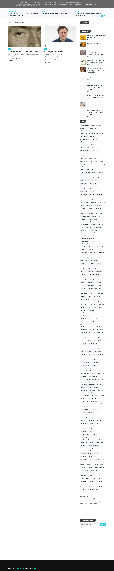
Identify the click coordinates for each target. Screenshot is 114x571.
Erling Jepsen (83, 230)
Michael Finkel (101, 373)
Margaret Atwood (84, 359)
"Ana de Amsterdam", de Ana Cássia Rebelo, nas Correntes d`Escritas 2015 (95, 112)
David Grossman (84, 202)
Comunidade (99, 194)
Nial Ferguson (92, 390)
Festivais (93, 233)
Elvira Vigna (92, 224)
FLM (96, 249)
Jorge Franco (91, 315)
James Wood (92, 293)
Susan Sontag (101, 462)
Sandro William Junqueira (86, 453)
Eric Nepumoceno (98, 227)
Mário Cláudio (94, 365)
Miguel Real (83, 382)
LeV (95, 337)
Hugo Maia (98, 282)
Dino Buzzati (98, 205)
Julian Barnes (91, 326)
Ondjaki (102, 395)
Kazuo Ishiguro (100, 329)
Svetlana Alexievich (98, 464)
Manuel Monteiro (97, 351)
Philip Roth (91, 420)
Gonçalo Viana (83, 268)
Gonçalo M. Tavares (92, 266)
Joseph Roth (92, 321)
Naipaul (82, 387)
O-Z (81, 395)
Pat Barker (89, 404)
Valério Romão (83, 484)
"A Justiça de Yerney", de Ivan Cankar (23, 52)
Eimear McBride (93, 219)
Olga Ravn (86, 395)
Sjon (103, 459)
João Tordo (101, 304)
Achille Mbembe (93, 128)
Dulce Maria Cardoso (85, 216)
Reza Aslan (94, 434)
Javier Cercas (83, 296)
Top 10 (100, 478)
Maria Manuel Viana (85, 362)
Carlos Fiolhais (83, 183)
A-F (9, 49)
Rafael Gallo (83, 428)
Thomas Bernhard (94, 470)
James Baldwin (94, 291)
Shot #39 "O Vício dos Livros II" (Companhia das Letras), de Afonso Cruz (23, 14)
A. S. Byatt (98, 125)
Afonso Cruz (95, 133)
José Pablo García (93, 318)
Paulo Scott (94, 415)
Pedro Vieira (94, 417)
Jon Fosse (92, 310)
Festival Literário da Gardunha (87, 235)
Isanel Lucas (100, 285)
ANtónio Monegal (93, 158)
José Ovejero (83, 318)
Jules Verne (83, 326)
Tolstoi (94, 478)
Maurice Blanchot (90, 371)
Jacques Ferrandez (84, 291)
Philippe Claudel (84, 423)
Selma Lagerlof (83, 459)
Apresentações (83, 161)
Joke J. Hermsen (84, 310)
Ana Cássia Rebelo (84, 144)
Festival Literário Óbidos (86, 244)
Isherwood (82, 288)
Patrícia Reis (92, 406)
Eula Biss (97, 230)
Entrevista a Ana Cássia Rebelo (95, 78)
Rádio (89, 426)
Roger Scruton (83, 442)
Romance (91, 442)
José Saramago (83, 321)
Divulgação (83, 208)
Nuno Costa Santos (99, 393)
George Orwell (94, 257)
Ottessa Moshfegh (93, 398)
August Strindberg (100, 164)
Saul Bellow (83, 456)
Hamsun (91, 268)
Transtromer (83, 481)
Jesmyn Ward (95, 299)
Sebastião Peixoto (92, 456)
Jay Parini (99, 296)
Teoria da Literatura (99, 467)
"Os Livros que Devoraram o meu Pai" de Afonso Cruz (96, 44)
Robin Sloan (83, 439)
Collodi (98, 191)
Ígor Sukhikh (83, 285)
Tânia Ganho (83, 467)
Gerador (92, 263)
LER (91, 337)
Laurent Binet (92, 332)
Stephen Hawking (91, 462)
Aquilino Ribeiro (93, 161)
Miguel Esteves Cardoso (97, 379)
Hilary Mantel (101, 279)
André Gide (95, 150)
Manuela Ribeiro (100, 354)
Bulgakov (100, 172)
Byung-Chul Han (84, 175)
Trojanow (90, 481)
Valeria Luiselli (98, 481)
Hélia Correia (83, 277)
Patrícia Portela (84, 406)
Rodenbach (90, 439)
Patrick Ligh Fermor (84, 409)
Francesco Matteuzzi (99, 252)
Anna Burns (102, 153)
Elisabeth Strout (101, 222)
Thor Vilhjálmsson (93, 473)
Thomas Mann (83, 473)
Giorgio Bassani (99, 263)
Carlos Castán (94, 180)
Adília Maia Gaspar (94, 131)
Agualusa (102, 133)
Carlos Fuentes (93, 183)
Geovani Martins (84, 263)
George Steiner (94, 260)
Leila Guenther (89, 335)
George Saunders (84, 260)
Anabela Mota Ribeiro (85, 150)
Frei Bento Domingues (97, 255)
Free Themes (20, 568)
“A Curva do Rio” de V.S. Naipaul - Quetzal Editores (96, 36)
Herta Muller (93, 279)
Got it (97, 4)
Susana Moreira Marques (86, 464)
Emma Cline (100, 224)
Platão (91, 423)
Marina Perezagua (84, 365)
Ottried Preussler (84, 401)
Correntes (88, 197)
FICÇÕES (96, 246)
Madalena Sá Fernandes (86, 346)
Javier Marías (92, 296)
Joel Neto (82, 307)
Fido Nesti (102, 246)
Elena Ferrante (83, 222)
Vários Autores (83, 486)
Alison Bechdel (83, 142)
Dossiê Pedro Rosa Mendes (86, 213)
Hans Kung (82, 271)
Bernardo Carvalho (84, 169)
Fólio (101, 249)
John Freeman (98, 307)
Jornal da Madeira (101, 315)
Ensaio (81, 227)
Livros (81, 340)
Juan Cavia (93, 324)
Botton (92, 169)
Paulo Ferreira (91, 412)
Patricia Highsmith (98, 404)
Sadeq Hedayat (83, 448)
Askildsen (92, 164)
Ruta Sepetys (83, 445)
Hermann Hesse (84, 279)
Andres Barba (94, 153)
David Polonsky (93, 202)
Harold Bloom (99, 271)
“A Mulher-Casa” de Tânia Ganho (96, 103)
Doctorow (82, 211)
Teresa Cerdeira (84, 470)
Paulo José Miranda (84, 415)
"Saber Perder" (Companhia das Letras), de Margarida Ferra (88, 14)
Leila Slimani (98, 335)
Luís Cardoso (88, 340)
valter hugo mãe (93, 484)
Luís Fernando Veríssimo (99, 340)
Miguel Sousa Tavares (93, 382)
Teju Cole (90, 467)
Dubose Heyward (99, 213)
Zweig (97, 489)
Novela (82, 393)
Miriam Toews (83, 384)
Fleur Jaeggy (90, 249)
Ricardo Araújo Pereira (85, 437)
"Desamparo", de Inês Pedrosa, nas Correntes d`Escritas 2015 (95, 96)
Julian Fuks (98, 326)
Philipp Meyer (99, 420)
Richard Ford (96, 437)
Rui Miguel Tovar (99, 442)
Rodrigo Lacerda (99, 439)
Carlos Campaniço (84, 180)
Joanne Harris (83, 302)
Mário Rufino (12, 58)
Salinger (92, 448)
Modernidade (92, 384)
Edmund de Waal (96, 216)
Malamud (88, 348)
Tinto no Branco (84, 475)
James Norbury (83, 293)
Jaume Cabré (100, 293)
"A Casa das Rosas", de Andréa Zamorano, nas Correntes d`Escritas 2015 (95, 87)
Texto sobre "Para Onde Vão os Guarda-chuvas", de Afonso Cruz (96, 61)
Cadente (92, 175)
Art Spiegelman (83, 164)
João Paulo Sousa (93, 304)
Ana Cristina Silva (95, 144)
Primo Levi (98, 423)
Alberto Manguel (92, 136)
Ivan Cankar (90, 288)
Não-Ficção (88, 387)
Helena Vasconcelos (94, 274)
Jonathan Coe (96, 313)
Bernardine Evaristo (92, 166)
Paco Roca (82, 404)
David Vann (102, 202)
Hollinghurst (83, 282)
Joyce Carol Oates (84, 324)
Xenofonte (82, 489)
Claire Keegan (93, 188)
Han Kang (97, 268)
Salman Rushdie (99, 448)
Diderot (82, 205)
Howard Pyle (91, 282)
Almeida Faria (93, 142)
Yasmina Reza (90, 489)
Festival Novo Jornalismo (86, 246)
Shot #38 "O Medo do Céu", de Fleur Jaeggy (55, 13)
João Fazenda (92, 302)
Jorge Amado (83, 315)
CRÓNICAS (95, 197)
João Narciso (83, 304)
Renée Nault (92, 431)
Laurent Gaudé (100, 332)
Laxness (82, 335)
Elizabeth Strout (84, 224)
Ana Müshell (83, 147)
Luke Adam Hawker (93, 343)
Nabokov (99, 384)
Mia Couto (93, 373)
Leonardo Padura (84, 337)
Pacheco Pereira (94, 401)
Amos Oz (100, 142)
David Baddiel (93, 200)
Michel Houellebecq (85, 379)
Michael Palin (83, 376)
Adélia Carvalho (84, 131)
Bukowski (94, 172)
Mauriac (82, 371)
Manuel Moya (83, 354)
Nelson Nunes (83, 390)
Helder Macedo (83, 274)
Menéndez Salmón (84, 373)
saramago (96, 453)
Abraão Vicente (83, 128)
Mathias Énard (100, 368)
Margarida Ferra (94, 359)
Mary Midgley (91, 368)
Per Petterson (83, 420)
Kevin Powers (83, 332)
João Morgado (100, 302)
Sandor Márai (93, 450)
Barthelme (82, 166)
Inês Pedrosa (91, 285)
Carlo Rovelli (96, 177)
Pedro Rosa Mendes (85, 417)
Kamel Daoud (92, 329)
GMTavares (82, 266)
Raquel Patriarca (92, 428)
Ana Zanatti (91, 147)
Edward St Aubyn (84, 219)
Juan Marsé (100, 324)
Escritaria (91, 230)
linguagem (100, 337)
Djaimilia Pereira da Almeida (94, 208)
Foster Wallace (83, 252)
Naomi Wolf (96, 387)
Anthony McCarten (93, 155)
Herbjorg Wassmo (93, 277)
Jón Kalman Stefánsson (85, 313)
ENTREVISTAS (89, 227)
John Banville (90, 307)
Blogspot (34, 568)
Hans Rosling (90, 271)
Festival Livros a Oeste (99, 244)
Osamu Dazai (83, 398)
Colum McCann (83, 194)
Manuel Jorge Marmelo (85, 351)
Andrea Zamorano (84, 153)
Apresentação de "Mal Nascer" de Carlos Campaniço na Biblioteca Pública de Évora (96, 70)
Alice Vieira (94, 139)
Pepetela (102, 417)
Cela (95, 186)
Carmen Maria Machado (85, 186)
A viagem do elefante (85, 125)
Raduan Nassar (96, 426)
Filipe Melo (82, 249)
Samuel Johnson (84, 450)
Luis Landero (83, 343)
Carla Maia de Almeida (85, 177)
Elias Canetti (92, 222)
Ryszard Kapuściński (93, 445)
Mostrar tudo (73, 22)
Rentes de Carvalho (84, 434)
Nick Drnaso (100, 390)
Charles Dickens (84, 188)
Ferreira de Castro (84, 233)
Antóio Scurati (83, 158)
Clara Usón (92, 191)
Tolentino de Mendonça (85, 478)
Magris (81, 348)
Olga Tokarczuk (94, 395)
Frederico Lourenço (84, 255)
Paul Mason (83, 412)
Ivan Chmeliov (98, 288)
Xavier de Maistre (99, 486)
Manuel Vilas (92, 354)
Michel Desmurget (93, 376)
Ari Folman (101, 161)
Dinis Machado (89, 205)
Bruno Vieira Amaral (85, 172)
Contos (82, 197)
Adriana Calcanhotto (85, 133)
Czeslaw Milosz (83, 200)
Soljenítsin (82, 462)
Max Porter (99, 371)
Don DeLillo (89, 211)
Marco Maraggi (83, 357)
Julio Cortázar (83, 329)
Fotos (91, 252)
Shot (91, 459)
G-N (45, 49)
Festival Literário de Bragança (87, 241)
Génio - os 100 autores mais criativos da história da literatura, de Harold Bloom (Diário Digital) (96, 52)
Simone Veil (96, 459)
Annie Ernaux (83, 155)
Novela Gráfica (89, 393)
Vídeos (91, 486)
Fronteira (82, 257)
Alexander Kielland (84, 139)
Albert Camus (83, 136)
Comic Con (91, 194)
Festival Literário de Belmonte (87, 238)
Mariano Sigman (95, 362)
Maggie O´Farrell (97, 346)
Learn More (89, 4)
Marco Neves (92, 357)
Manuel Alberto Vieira (97, 348)
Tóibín (91, 475)
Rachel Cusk (83, 426)
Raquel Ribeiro (83, 431)
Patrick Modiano (95, 409)
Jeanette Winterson (84, 299)
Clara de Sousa (83, 191)
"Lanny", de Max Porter (53, 52)
